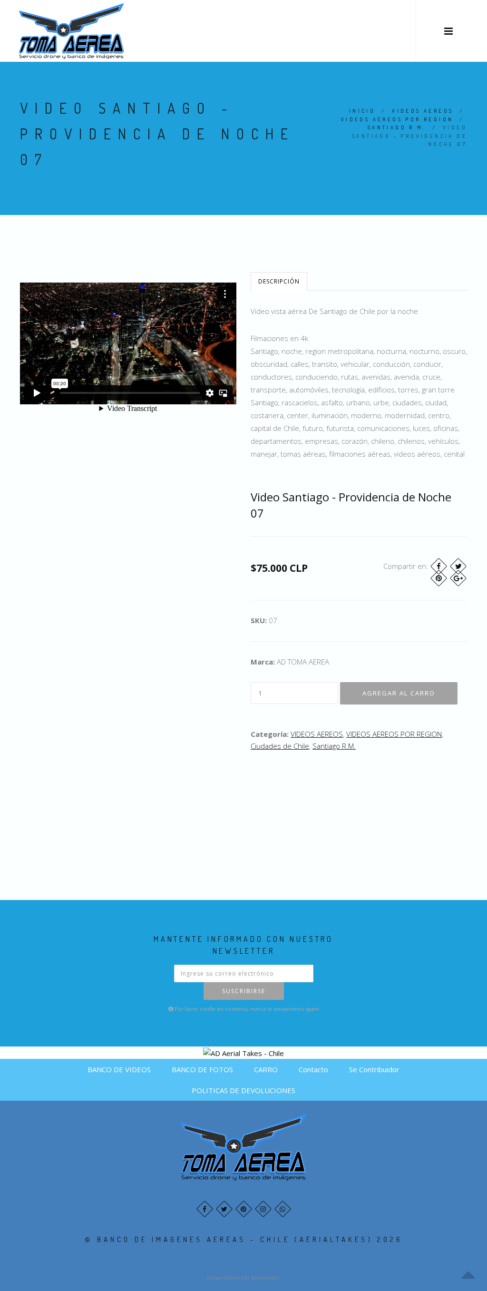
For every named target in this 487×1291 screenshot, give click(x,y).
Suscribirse (243, 991)
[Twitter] (458, 566)
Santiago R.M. (397, 127)
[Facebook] (439, 566)
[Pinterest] (439, 578)
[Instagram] (263, 1209)
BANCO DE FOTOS (202, 1069)
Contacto (313, 1069)
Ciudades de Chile (280, 746)
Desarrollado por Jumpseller (243, 1277)
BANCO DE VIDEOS (119, 1069)
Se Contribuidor (374, 1069)
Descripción (279, 281)
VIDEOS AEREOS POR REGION (397, 119)
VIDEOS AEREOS (422, 111)
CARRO (266, 1069)
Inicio (362, 111)
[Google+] (458, 578)
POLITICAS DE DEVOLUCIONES (243, 1090)
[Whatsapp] (283, 1209)
